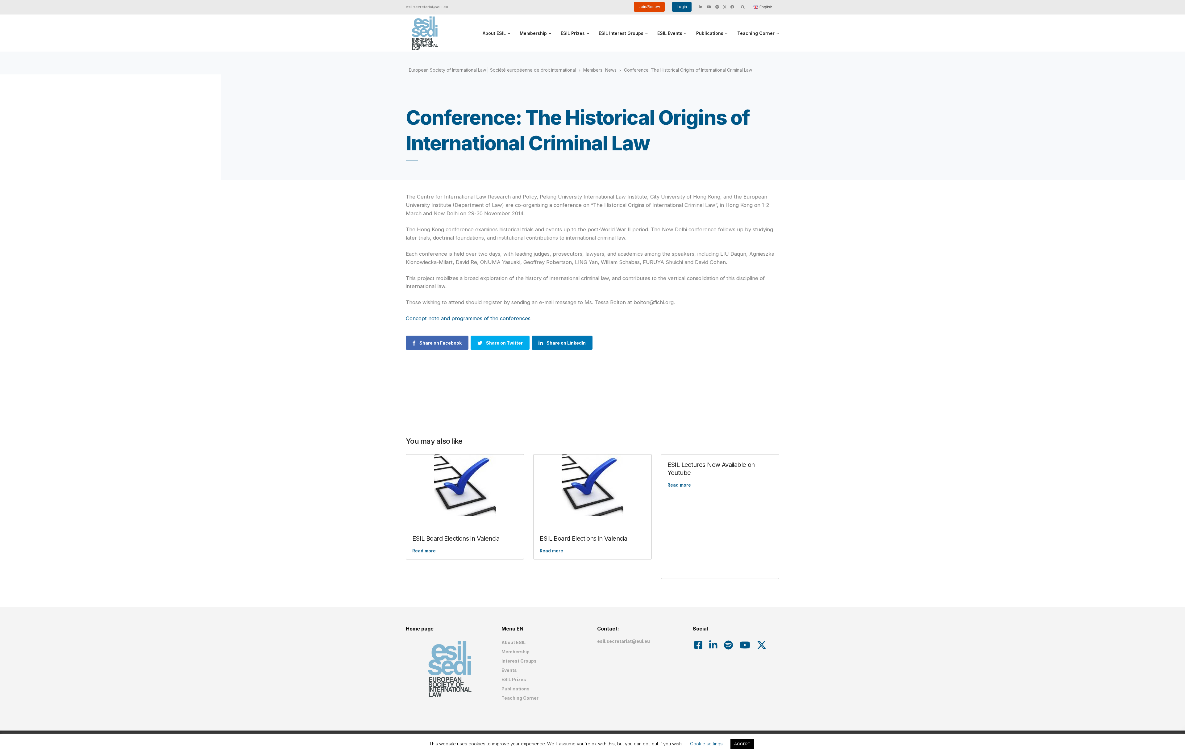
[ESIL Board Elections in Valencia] (465, 485)
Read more (424, 550)
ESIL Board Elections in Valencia (456, 538)
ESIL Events (669, 33)
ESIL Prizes (573, 33)
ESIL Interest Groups (621, 33)
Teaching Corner (756, 33)
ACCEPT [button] (742, 743)
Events (509, 670)
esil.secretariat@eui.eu (427, 7)
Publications (709, 33)
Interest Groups (519, 661)
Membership (533, 33)
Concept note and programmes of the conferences (468, 318)
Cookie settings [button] (706, 744)
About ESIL (494, 33)
